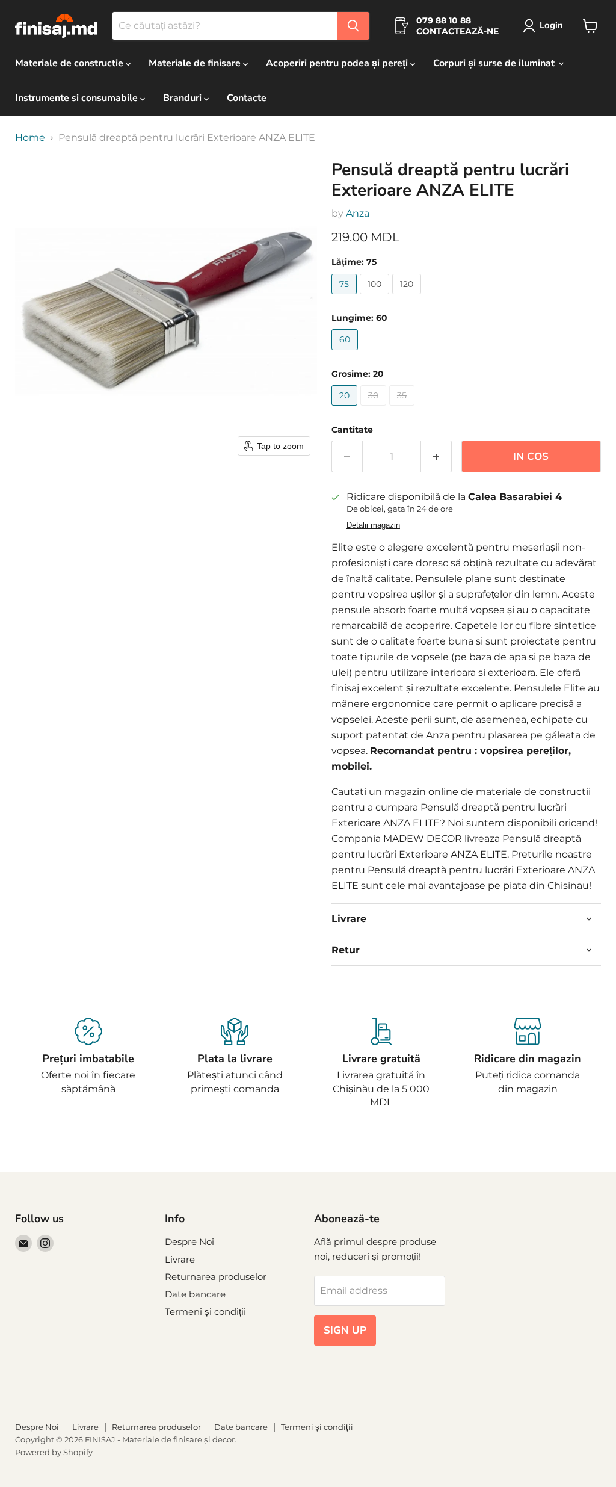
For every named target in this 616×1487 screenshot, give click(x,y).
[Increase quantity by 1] (436, 457)
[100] (376, 297)
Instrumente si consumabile (77, 98)
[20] (345, 408)
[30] (374, 408)
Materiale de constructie (70, 63)
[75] (345, 297)
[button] (545, 26)
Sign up (345, 1330)
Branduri (183, 98)
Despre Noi (189, 1241)
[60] (346, 353)
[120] (408, 297)
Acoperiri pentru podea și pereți (338, 63)
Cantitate (352, 429)
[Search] (353, 26)
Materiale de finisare (196, 63)
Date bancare (195, 1294)
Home (30, 137)
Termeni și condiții (205, 1311)
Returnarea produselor (215, 1276)
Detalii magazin (373, 525)
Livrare (180, 1259)
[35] (403, 408)
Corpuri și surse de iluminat (495, 63)
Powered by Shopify (54, 1452)
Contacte (246, 98)
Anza (357, 213)
